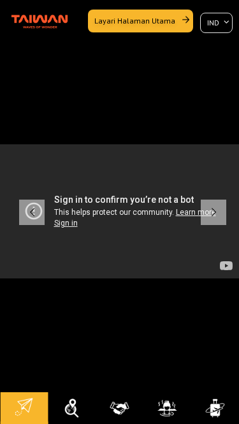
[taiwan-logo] (39, 15)
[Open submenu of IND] (216, 22)
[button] (32, 212)
